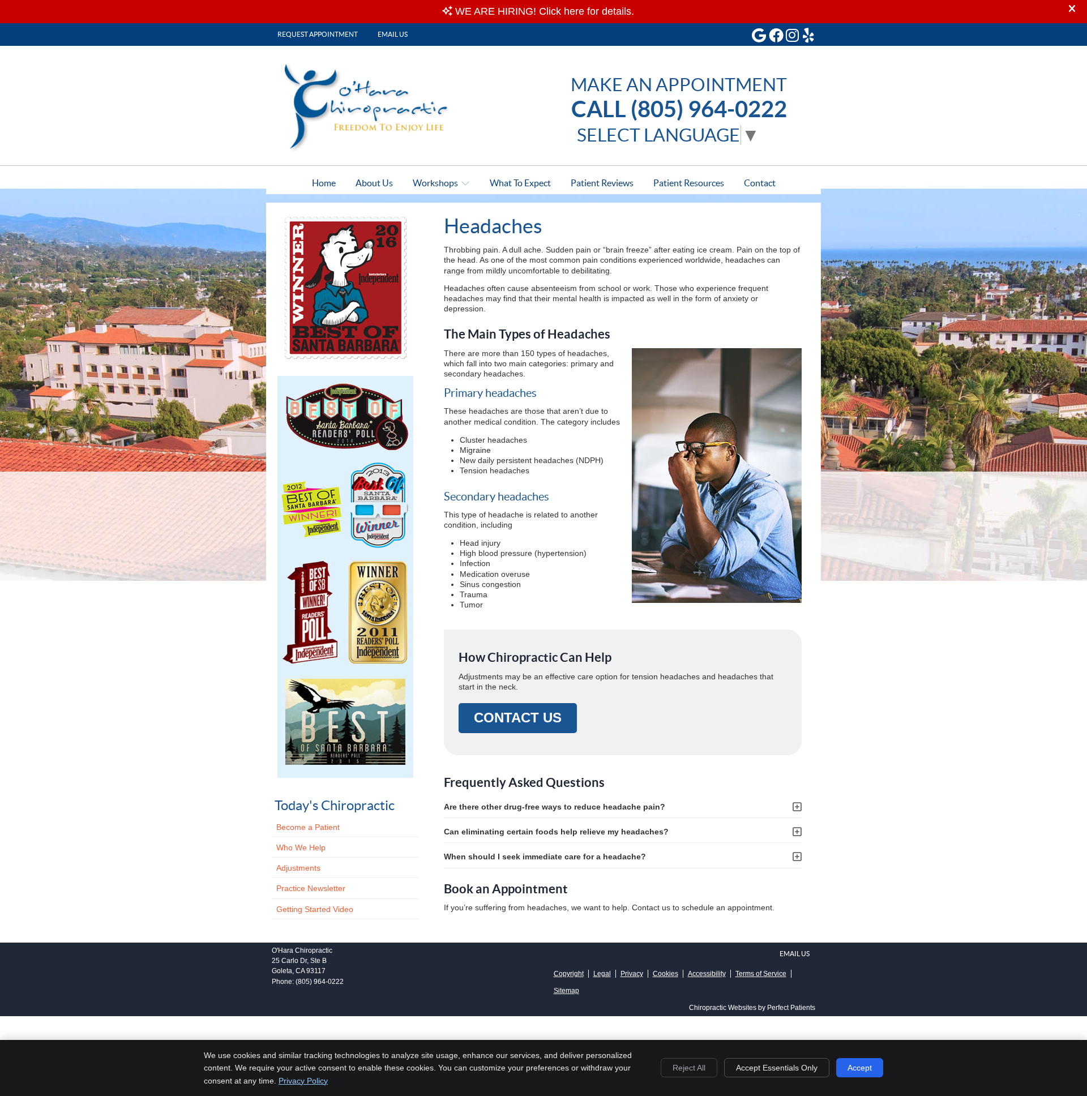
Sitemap (566, 991)
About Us (374, 183)
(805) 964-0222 (320, 982)
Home (324, 183)
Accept (860, 1067)
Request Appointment (317, 34)
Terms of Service (760, 974)
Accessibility (707, 974)
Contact (760, 183)
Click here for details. (586, 11)
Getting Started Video (314, 909)
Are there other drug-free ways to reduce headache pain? (554, 806)
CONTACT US (518, 717)
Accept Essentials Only (777, 1067)
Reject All (689, 1067)
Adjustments (298, 867)
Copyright (569, 974)
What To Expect (520, 183)
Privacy (631, 974)
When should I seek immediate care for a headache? (545, 856)
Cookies (665, 974)
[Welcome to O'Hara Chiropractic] (374, 150)
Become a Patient (308, 827)
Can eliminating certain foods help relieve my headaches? (556, 831)
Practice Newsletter (310, 888)
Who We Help (301, 847)
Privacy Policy (303, 1080)
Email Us (393, 34)
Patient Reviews (602, 183)
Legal (602, 974)
